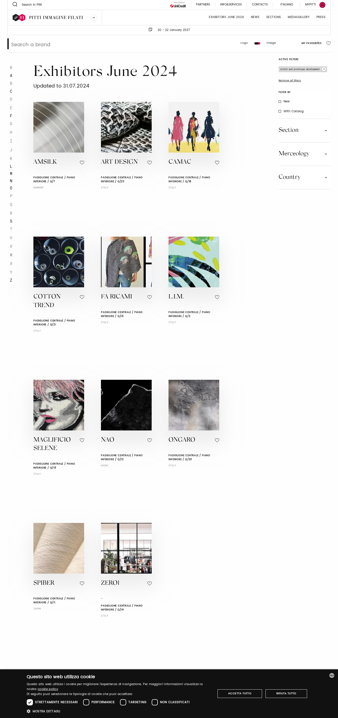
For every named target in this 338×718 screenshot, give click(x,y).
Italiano (286, 4)
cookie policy (48, 689)
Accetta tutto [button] (239, 693)
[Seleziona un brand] (94, 18)
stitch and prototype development (300, 69)
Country (289, 177)
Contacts (260, 5)
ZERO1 (110, 583)
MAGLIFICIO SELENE (52, 444)
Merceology (294, 154)
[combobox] (331, 675)
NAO (107, 440)
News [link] (255, 17)
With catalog (294, 111)
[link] (312, 5)
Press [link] (321, 17)
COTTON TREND (47, 301)
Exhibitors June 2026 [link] (226, 17)
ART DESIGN (119, 162)
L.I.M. (176, 297)
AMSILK (45, 162)
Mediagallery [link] (299, 17)
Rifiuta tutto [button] (286, 693)
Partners (203, 5)
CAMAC (180, 162)
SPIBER (43, 583)
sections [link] (273, 17)
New (287, 101)
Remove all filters (290, 81)
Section (289, 130)
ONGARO (182, 440)
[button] (118, 711)
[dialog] (169, 693)
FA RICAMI (116, 297)
